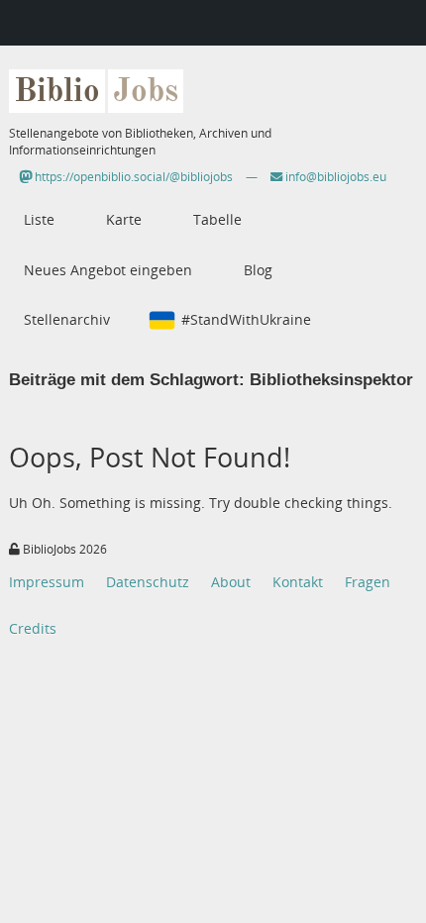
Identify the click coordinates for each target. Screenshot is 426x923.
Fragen (367, 581)
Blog (258, 269)
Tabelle (217, 219)
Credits (32, 628)
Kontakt (297, 581)
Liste (39, 219)
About (231, 581)
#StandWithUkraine (246, 319)
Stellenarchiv (67, 319)
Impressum (46, 581)
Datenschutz (147, 581)
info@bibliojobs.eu (334, 176)
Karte (124, 219)
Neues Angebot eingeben (108, 269)
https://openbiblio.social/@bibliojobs (132, 176)
